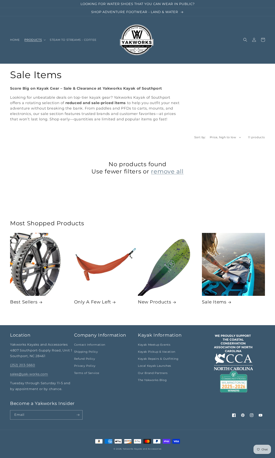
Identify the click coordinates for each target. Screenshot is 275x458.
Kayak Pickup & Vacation (156, 351)
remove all (167, 171)
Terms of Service (86, 373)
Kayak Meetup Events (154, 344)
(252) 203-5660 (22, 365)
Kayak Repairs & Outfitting (158, 359)
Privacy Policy (85, 366)
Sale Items (214, 301)
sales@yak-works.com (29, 374)
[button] (34, 40)
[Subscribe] (77, 415)
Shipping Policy (86, 351)
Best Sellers (24, 301)
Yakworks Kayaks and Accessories (142, 449)
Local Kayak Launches (154, 366)
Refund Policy (84, 359)
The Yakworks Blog (152, 380)
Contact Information (89, 344)
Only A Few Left (92, 301)
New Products (154, 301)
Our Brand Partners (153, 373)
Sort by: (200, 137)
